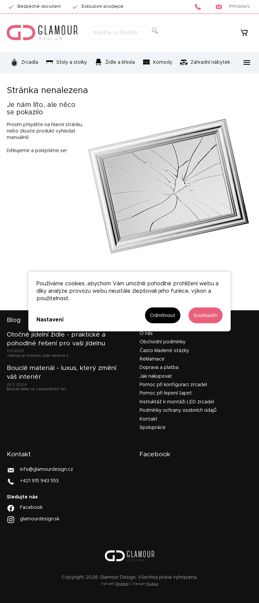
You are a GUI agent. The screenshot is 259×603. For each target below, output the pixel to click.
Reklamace (152, 359)
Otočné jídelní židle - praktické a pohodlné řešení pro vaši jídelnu (56, 339)
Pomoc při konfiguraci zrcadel (173, 384)
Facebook (31, 507)
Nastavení (49, 319)
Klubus (152, 583)
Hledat (160, 38)
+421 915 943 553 (39, 481)
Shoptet (122, 583)
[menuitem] (24, 62)
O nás (146, 333)
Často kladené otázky (164, 350)
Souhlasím (206, 315)
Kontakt (148, 419)
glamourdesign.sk (39, 518)
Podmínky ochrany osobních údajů (178, 410)
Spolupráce (153, 427)
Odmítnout (162, 315)
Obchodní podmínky (162, 342)
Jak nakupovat (156, 376)
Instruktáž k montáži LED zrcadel (177, 402)
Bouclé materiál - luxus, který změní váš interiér (61, 372)
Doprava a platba (159, 367)
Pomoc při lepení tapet (166, 393)
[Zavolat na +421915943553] (200, 7)
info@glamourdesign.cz (46, 469)
